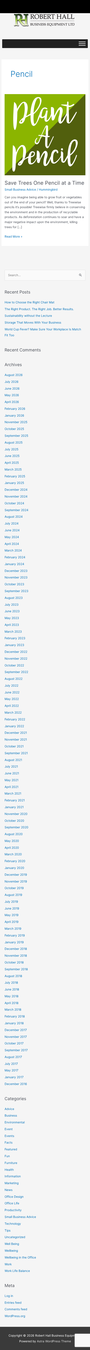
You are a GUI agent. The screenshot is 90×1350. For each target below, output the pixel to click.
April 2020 (12, 847)
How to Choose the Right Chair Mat (29, 302)
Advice (9, 1109)
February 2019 (15, 935)
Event (9, 1129)
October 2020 (14, 820)
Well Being (12, 1244)
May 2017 (11, 1070)
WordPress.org (15, 1316)
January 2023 (14, 645)
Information (13, 1176)
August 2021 (13, 760)
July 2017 (11, 1063)
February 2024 (15, 557)
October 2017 (14, 1043)
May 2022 (12, 699)
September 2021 (16, 753)
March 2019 (13, 928)
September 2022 (16, 672)
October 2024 (14, 503)
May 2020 (12, 841)
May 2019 (12, 915)
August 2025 (13, 442)
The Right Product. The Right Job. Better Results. (39, 309)
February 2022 (15, 719)
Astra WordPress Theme (54, 1341)
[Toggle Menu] (82, 44)
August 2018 (13, 976)
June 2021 (12, 773)
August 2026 (14, 375)
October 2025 (14, 429)
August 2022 (13, 678)
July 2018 (11, 982)
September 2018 (16, 969)
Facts (8, 1142)
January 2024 (14, 564)
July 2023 (12, 604)
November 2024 (16, 496)
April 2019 (12, 922)
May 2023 (12, 618)
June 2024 (12, 530)
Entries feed (13, 1302)
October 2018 (14, 962)
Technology (13, 1223)
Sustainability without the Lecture (28, 315)
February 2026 (15, 408)
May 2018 (11, 996)
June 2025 (12, 456)
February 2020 (15, 861)
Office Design (14, 1196)
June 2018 (12, 989)
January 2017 (14, 1077)
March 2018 (13, 1009)
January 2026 (14, 415)
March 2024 (13, 550)
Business (11, 1115)
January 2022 (14, 726)
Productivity (13, 1210)
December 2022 (16, 652)
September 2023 (16, 591)
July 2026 (12, 381)
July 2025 (11, 449)
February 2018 (15, 1016)
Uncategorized (15, 1237)
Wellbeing (11, 1250)
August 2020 (14, 834)
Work (8, 1264)
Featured (11, 1149)
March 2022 (13, 712)
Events (9, 1136)
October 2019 (14, 888)
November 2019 (16, 881)
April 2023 (12, 625)
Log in (9, 1296)
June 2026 (12, 388)
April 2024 (12, 544)
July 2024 (12, 523)
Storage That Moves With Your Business (33, 322)
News (8, 1190)
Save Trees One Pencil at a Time (44, 183)
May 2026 (12, 395)
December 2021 (16, 732)
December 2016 (16, 1084)
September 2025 (16, 435)
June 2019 (12, 908)
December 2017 (16, 1030)
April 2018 (11, 1003)
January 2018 (14, 1023)
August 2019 (13, 895)
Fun (7, 1156)
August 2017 (13, 1057)
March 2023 (13, 631)
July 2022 (11, 685)
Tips (7, 1230)
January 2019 (14, 942)
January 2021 (14, 807)
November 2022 (16, 658)
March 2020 (13, 854)
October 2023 (14, 584)
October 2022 (14, 665)
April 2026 (12, 402)
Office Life (12, 1203)
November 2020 (16, 814)
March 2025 (13, 469)
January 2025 (14, 483)
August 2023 (14, 598)
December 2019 (16, 874)
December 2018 (16, 949)
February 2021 (15, 800)
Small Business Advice (20, 189)
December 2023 (16, 571)
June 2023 (12, 611)
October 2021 (14, 746)
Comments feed (16, 1309)
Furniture (11, 1163)
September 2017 (16, 1050)
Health (9, 1169)
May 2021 (11, 780)
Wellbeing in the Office (20, 1257)
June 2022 (12, 692)
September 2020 (16, 827)
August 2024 (14, 516)
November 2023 (16, 577)
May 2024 (12, 537)
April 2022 (12, 705)
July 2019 (11, 901)
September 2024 (16, 510)
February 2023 (15, 638)
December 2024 (16, 489)
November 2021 (16, 739)
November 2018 (16, 955)
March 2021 (13, 793)
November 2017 (16, 1036)
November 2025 (16, 422)
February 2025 (15, 476)
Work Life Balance (17, 1271)
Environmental (15, 1122)
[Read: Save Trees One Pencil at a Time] (45, 134)
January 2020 (14, 868)
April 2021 (11, 787)
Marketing (12, 1183)
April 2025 (12, 462)
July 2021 (11, 766)
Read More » (13, 236)
